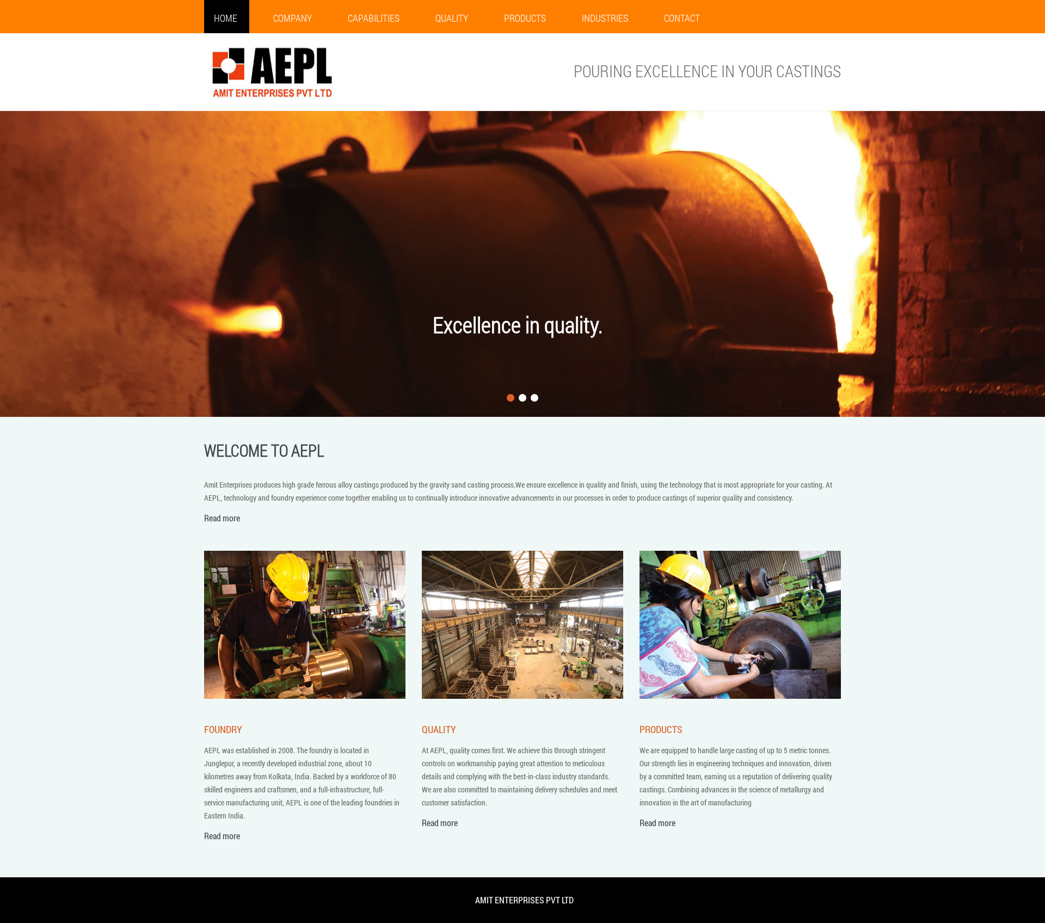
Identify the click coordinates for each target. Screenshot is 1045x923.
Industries (605, 17)
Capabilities (373, 17)
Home (225, 17)
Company (292, 17)
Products (525, 17)
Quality (451, 17)
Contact (682, 17)
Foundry (223, 729)
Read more (222, 518)
